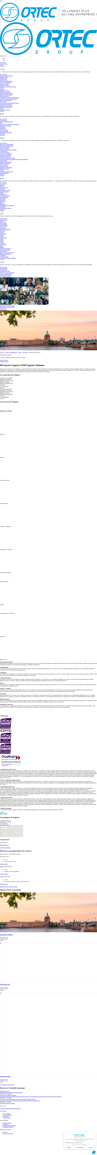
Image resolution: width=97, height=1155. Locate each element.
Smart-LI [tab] (2, 387)
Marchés (2, 178)
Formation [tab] (2, 385)
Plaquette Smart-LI (4, 845)
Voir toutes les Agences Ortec (7, 1084)
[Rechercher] (20, 56)
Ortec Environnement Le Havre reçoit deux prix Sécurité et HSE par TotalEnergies (20, 1100)
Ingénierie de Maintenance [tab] (6, 383)
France (19, 352)
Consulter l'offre (4, 864)
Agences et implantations (11, 352)
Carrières (2, 262)
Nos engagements (7, 1115)
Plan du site (6, 1124)
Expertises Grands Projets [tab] (6, 378)
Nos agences (6, 1116)
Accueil (2, 352)
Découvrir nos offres (8, 1133)
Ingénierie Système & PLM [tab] (6, 380)
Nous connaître (6, 1113)
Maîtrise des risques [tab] (4, 382)
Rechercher (3, 56)
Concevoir (2, 69)
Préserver (2, 138)
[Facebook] (2, 814)
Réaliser (2, 113)
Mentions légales (7, 1123)
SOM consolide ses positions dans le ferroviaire (11, 1092)
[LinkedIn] (1, 814)
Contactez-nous (6, 1117)
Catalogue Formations (5, 847)
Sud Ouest (25, 352)
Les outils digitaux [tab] (4, 386)
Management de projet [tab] (5, 379)
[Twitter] (4, 814)
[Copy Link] (7, 814)
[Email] (5, 814)
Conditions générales (8, 1127)
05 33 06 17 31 (5, 824)
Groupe (2, 213)
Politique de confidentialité (9, 1125)
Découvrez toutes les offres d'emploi (8, 886)
